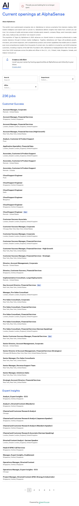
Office (6, 85)
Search (6, 77)
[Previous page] (25, 490)
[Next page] (53, 490)
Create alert (16, 67)
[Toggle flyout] (73, 79)
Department (45, 77)
